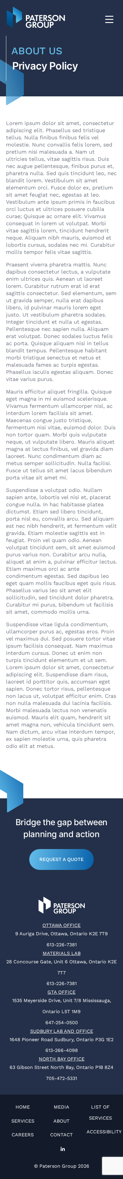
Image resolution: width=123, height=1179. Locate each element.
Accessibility (104, 1132)
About (61, 1121)
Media (61, 1107)
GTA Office (61, 992)
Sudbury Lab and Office (61, 1031)
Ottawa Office (61, 925)
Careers (23, 1135)
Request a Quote (61, 859)
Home (23, 1107)
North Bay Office (61, 1059)
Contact (61, 1135)
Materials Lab (62, 953)
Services (22, 1121)
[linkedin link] (61, 1149)
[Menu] (109, 21)
